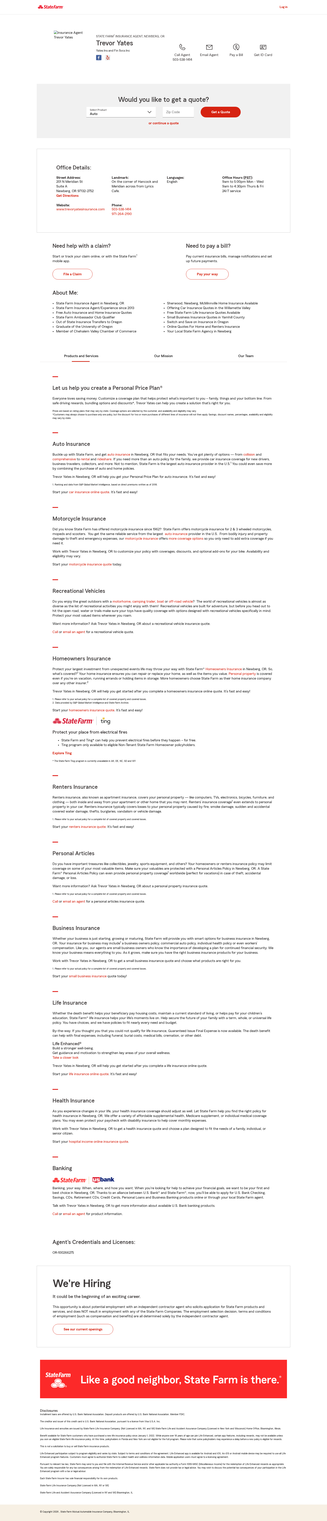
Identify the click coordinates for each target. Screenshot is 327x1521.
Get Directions (67, 195)
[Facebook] (98, 57)
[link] (209, 58)
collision (249, 454)
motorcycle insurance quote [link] (90, 564)
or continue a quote (164, 123)
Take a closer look (65, 1057)
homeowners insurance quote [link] (91, 710)
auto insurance (118, 454)
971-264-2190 (122, 214)
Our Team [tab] (246, 356)
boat (160, 601)
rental (85, 459)
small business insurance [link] (88, 976)
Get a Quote (220, 112)
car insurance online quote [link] (89, 492)
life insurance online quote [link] (89, 1074)
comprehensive (64, 459)
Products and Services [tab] (81, 356)
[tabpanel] (163, 191)
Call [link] (55, 632)
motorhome (122, 601)
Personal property (242, 674)
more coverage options (186, 538)
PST (247, 177)
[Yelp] (107, 57)
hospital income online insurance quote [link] (98, 1141)
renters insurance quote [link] (87, 827)
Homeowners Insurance (224, 669)
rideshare (104, 459)
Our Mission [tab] (163, 356)
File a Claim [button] (72, 274)
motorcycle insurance (141, 538)
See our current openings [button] (83, 1329)
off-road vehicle (181, 601)
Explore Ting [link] (62, 753)
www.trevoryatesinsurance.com (80, 209)
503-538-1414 (121, 209)
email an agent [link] (74, 632)
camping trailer (143, 601)
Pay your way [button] (207, 274)
